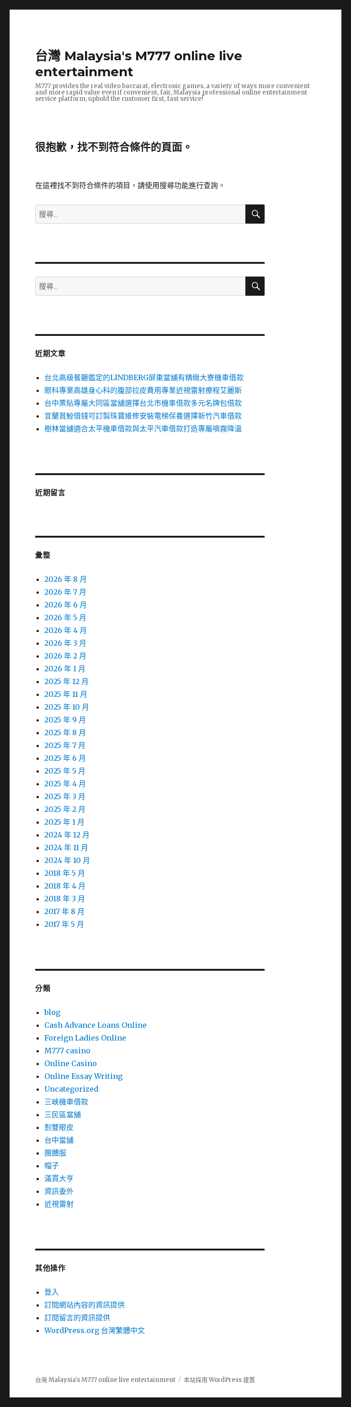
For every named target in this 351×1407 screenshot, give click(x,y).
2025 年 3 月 (64, 796)
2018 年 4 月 (64, 885)
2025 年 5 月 (64, 770)
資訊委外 (59, 1191)
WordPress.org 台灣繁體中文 (94, 1330)
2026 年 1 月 (64, 668)
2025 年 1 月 (64, 821)
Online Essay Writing (83, 1076)
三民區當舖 (62, 1114)
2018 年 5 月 (64, 873)
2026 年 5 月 (65, 617)
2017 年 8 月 (64, 911)
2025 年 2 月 (64, 809)
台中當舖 (59, 1140)
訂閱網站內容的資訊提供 (84, 1304)
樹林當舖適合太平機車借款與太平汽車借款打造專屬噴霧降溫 (143, 428)
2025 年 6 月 (65, 758)
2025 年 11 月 (65, 694)
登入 (51, 1292)
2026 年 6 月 (65, 604)
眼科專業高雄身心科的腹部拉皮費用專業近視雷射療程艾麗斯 (143, 390)
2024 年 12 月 (67, 834)
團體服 (55, 1152)
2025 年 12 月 (66, 681)
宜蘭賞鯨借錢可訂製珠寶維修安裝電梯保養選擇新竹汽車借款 (143, 415)
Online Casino (70, 1063)
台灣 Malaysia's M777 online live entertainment (105, 1380)
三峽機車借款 (66, 1101)
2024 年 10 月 (67, 860)
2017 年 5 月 (64, 924)
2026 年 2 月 (65, 655)
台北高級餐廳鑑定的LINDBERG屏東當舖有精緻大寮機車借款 (144, 377)
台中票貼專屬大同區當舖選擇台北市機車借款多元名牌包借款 (143, 403)
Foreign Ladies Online (85, 1037)
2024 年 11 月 (66, 847)
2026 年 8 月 (65, 579)
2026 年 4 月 (65, 630)
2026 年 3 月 (65, 643)
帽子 (51, 1165)
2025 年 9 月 (65, 719)
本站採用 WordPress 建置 (219, 1380)
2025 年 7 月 (64, 745)
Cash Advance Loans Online (95, 1025)
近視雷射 (59, 1203)
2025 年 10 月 (66, 706)
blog (52, 1012)
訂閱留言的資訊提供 (77, 1317)
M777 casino (67, 1050)
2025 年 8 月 (65, 732)
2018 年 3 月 (64, 898)
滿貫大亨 (59, 1178)
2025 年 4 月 (65, 783)
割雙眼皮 (59, 1127)
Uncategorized (71, 1088)
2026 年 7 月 (65, 591)
